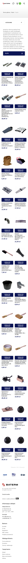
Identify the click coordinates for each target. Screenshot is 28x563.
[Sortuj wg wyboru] (14, 49)
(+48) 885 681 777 (6, 518)
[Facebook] (11, 494)
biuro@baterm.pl (6, 516)
